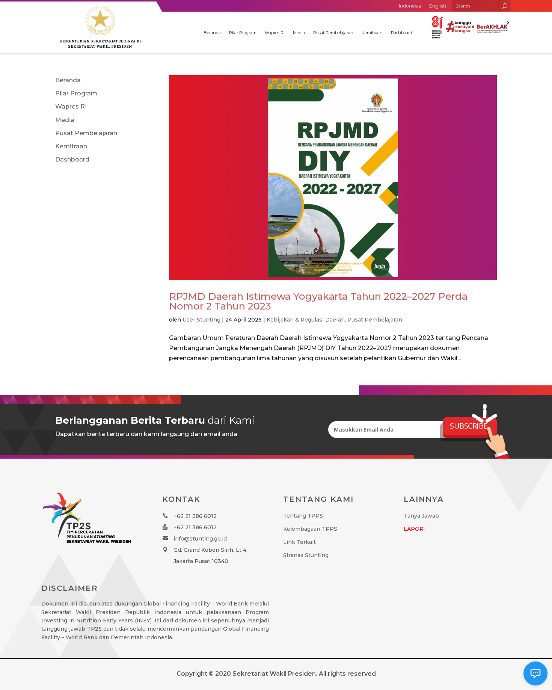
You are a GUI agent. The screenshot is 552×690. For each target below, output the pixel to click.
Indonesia (410, 6)
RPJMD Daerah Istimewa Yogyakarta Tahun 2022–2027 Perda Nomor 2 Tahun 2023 (318, 301)
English (437, 6)
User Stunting (201, 319)
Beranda (212, 32)
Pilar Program (242, 32)
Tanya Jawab (421, 515)
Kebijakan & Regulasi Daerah (306, 319)
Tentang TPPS (303, 515)
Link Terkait (299, 542)
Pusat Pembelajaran (333, 32)
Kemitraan (372, 32)
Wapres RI (275, 32)
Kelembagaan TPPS (310, 528)
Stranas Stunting (306, 555)
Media (299, 32)
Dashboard (401, 32)
